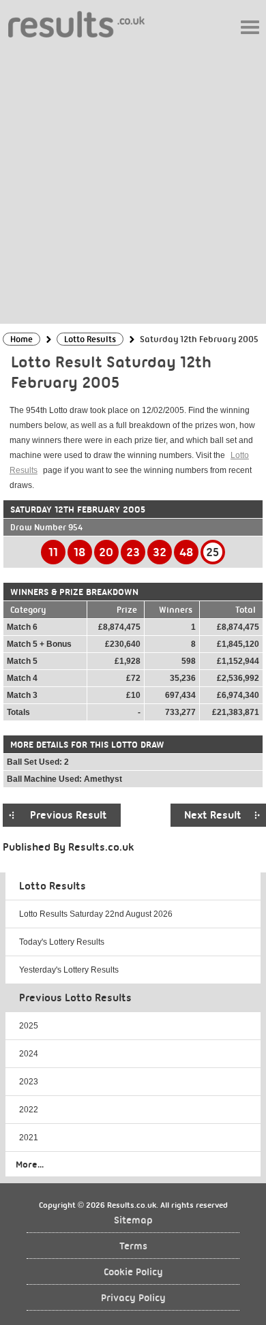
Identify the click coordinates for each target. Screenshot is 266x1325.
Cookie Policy (133, 1272)
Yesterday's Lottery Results (69, 970)
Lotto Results (52, 886)
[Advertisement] (133, 180)
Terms (133, 1246)
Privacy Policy (133, 1298)
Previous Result (68, 815)
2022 (28, 1109)
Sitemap (133, 1220)
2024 (28, 1054)
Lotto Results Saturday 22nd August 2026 (96, 914)
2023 (28, 1081)
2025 (28, 1026)
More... (30, 1164)
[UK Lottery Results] (76, 23)
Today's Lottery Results (61, 942)
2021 (28, 1137)
